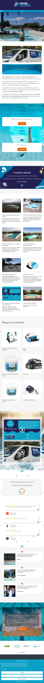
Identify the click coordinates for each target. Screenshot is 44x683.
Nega (22, 675)
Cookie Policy (19, 681)
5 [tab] (23, 652)
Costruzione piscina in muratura (32, 215)
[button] (42, 661)
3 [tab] (21, 652)
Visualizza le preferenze (22, 678)
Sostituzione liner (28, 274)
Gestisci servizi (4, 669)
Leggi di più (22, 627)
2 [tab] (20, 652)
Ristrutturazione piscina (9, 274)
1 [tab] (19, 652)
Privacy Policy (24, 681)
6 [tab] (24, 652)
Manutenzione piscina (29, 303)
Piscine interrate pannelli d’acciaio (22, 617)
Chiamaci (22, 123)
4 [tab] (22, 652)
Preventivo (22, 149)
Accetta (22, 672)
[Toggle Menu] (22, 11)
